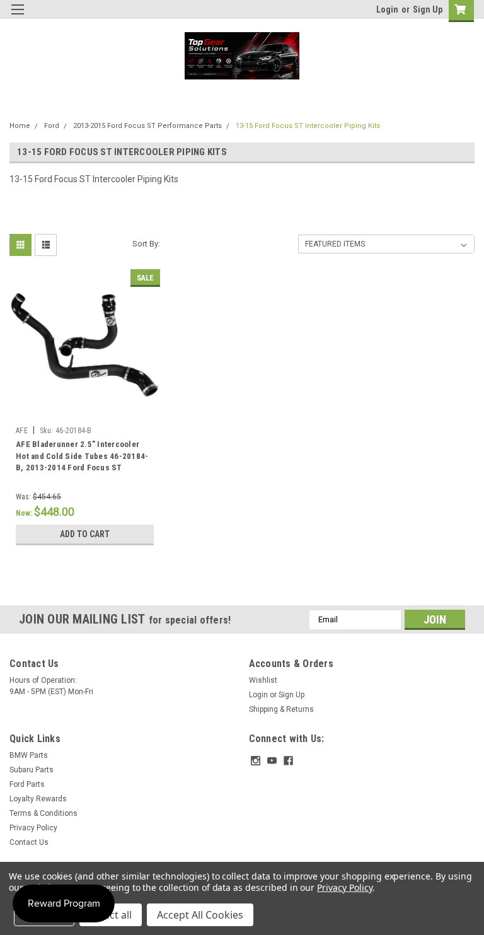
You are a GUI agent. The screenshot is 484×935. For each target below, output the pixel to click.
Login (387, 9)
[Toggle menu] (17, 17)
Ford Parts (27, 784)
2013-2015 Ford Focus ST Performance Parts (147, 126)
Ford (51, 126)
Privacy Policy (33, 827)
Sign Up (427, 9)
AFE (22, 430)
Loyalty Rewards (38, 798)
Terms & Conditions (43, 813)
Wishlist (263, 680)
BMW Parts (28, 755)
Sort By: (146, 243)
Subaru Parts (31, 769)
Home (19, 126)
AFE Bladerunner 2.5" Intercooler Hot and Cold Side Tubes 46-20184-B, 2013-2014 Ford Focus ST (82, 456)
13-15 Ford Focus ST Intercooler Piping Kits (308, 126)
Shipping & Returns (281, 709)
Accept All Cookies (200, 915)
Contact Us (29, 842)
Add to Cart (85, 534)
